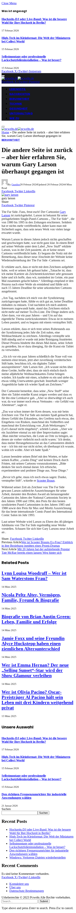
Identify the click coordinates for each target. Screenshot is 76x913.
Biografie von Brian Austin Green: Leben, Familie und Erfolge (36, 619)
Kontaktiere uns (19, 883)
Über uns (15, 887)
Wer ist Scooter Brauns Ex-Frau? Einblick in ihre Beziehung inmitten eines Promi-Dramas (37, 544)
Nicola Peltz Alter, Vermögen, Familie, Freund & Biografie (31, 597)
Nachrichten (19, 94)
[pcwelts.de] (18, 78)
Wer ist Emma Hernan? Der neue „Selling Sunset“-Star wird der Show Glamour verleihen (35, 670)
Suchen (6, 809)
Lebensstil (17, 89)
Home (5, 132)
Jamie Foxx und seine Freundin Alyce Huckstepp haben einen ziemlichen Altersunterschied (33, 643)
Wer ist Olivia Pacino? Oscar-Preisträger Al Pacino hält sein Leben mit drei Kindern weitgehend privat (37, 699)
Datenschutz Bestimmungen (26, 890)
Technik (15, 104)
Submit (44, 901)
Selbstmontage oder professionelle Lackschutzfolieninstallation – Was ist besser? (31, 58)
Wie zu (14, 118)
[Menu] (3, 75)
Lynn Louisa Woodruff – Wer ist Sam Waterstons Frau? (34, 576)
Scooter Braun (46, 480)
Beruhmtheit (19, 99)
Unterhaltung (21, 113)
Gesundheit (18, 109)
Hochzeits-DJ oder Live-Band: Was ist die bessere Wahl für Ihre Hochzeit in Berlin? (34, 20)
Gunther (15, 184)
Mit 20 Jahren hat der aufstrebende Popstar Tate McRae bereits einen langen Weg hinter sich (36, 551)
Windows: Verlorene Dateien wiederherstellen (37, 857)
